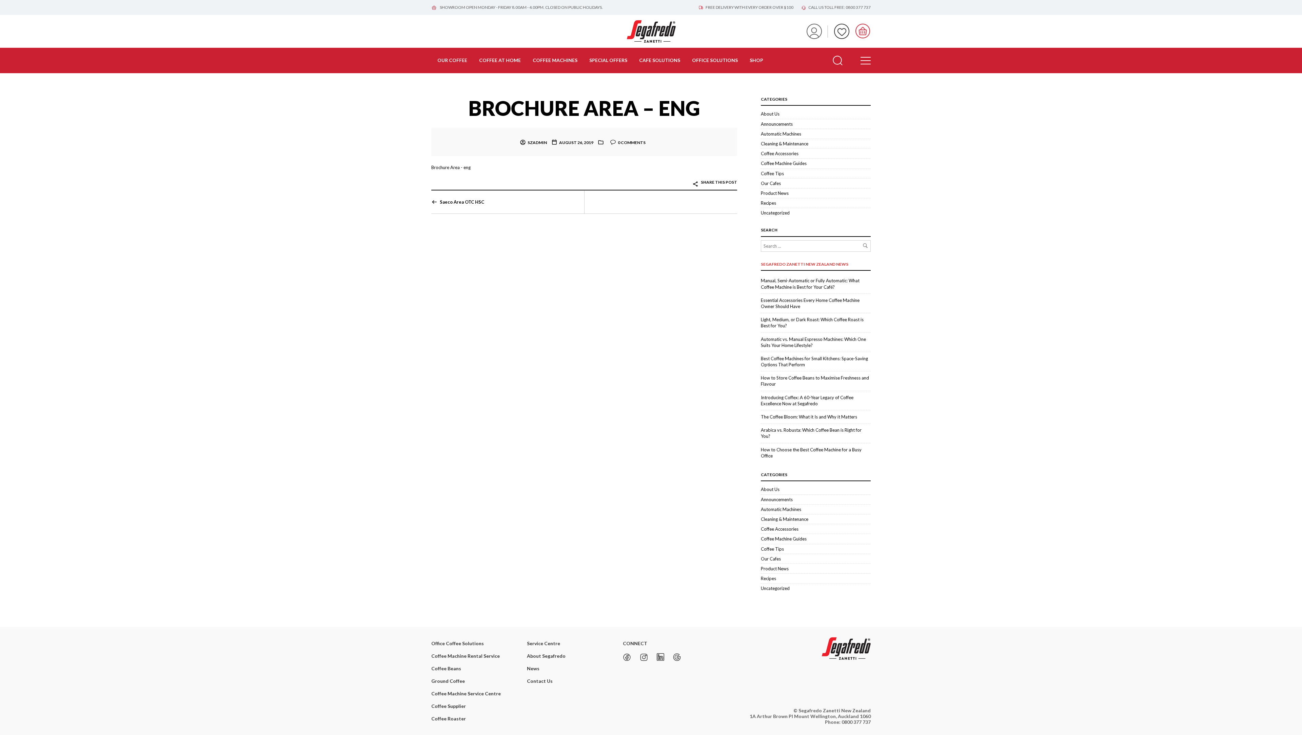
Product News (775, 193)
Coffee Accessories (779, 153)
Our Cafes (771, 183)
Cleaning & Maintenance (784, 143)
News (533, 668)
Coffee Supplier (448, 706)
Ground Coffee (448, 681)
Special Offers (608, 60)
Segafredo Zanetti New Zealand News (804, 264)
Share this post (718, 182)
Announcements (777, 124)
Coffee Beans (446, 668)
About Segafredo (546, 656)
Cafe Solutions (659, 60)
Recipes (768, 203)
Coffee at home (500, 60)
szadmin (537, 142)
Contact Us (540, 681)
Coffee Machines (555, 60)
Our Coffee (452, 60)
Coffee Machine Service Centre (466, 693)
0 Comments (632, 142)
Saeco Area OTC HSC (462, 202)
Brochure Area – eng (584, 108)
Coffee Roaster (448, 718)
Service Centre (543, 643)
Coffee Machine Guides (784, 163)
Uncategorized (775, 213)
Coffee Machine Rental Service (465, 656)
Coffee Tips (772, 173)
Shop (756, 60)
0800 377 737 (856, 722)
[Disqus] (584, 308)
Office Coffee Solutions (457, 643)
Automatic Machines (781, 134)
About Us (770, 114)
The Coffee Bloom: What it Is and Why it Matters (809, 417)
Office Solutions (715, 60)
